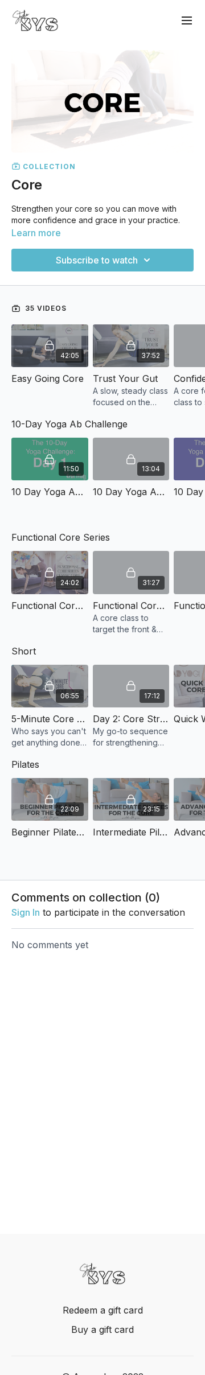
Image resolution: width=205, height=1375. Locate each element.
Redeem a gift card (103, 1310)
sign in (25, 912)
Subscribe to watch (97, 260)
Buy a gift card (102, 1329)
